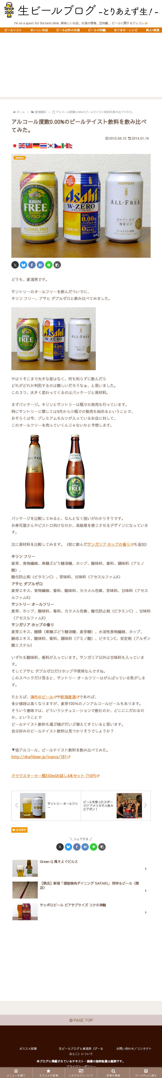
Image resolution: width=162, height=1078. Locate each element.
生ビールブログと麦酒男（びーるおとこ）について (81, 1051)
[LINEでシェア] (49, 264)
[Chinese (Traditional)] (29, 145)
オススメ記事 (28, 1048)
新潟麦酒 (68, 696)
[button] (57, 264)
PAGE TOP (83, 1020)
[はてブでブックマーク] (40, 264)
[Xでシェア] (15, 264)
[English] (22, 145)
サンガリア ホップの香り (108, 544)
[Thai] (43, 145)
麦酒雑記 (21, 829)
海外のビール (41, 696)
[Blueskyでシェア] (23, 264)
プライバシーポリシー (81, 1066)
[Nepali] (72, 145)
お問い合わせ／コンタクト (134, 1048)
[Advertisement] (81, 67)
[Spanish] (65, 145)
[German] (36, 145)
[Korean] (50, 145)
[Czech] (58, 145)
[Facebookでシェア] (32, 264)
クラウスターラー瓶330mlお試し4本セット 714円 (53, 775)
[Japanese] (15, 145)
